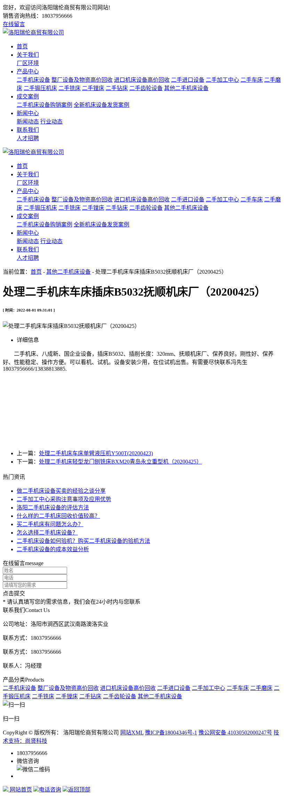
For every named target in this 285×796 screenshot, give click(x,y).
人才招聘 (28, 138)
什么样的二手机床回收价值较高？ (58, 516)
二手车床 (252, 80)
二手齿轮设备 (146, 88)
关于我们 (28, 55)
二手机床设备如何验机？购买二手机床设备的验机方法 (83, 541)
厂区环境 (28, 63)
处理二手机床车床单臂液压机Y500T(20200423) (96, 453)
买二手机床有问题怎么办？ (50, 524)
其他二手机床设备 (186, 88)
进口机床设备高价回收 (142, 80)
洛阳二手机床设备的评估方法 (53, 507)
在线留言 (14, 24)
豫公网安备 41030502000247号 (235, 732)
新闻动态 (28, 121)
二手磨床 (261, 688)
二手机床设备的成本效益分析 (53, 549)
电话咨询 (50, 790)
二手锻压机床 (40, 88)
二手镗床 (93, 88)
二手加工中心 (222, 80)
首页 (22, 46)
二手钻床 (117, 88)
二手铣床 (69, 88)
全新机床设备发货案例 (101, 105)
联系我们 (28, 130)
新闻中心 (28, 113)
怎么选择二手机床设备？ (47, 533)
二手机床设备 (33, 80)
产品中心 (28, 71)
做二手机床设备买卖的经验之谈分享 (61, 491)
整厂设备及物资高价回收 (82, 80)
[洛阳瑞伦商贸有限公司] (33, 32)
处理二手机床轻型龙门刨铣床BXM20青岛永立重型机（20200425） (120, 462)
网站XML (132, 732)
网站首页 (20, 790)
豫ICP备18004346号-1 (171, 732)
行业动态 (51, 121)
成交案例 (28, 96)
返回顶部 (79, 790)
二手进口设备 (187, 80)
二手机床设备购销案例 (44, 105)
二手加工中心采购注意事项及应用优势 (64, 499)
